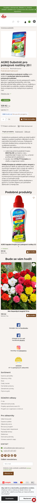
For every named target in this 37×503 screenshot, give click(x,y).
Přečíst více (5, 94)
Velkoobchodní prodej (7, 404)
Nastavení (27, 498)
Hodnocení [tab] (19, 132)
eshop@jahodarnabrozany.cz (14, 448)
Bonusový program (7, 427)
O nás (2, 401)
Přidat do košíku (29, 119)
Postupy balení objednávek (9, 429)
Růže (2, 381)
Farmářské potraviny (7, 386)
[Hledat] (13, 22)
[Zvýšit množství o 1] (6, 118)
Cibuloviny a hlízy (6, 378)
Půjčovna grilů (5, 391)
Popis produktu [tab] (8, 132)
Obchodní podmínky (7, 437)
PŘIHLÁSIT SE (8, 473)
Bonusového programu (19, 114)
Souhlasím (9, 498)
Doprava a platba (6, 421)
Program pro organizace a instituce (12, 409)
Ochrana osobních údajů (8, 439)
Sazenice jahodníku (7, 376)
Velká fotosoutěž (6, 419)
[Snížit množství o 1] (6, 120)
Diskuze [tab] (27, 132)
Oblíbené (18, 21)
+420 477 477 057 (10, 451)
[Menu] (34, 21)
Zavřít (4, 124)
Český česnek (5, 383)
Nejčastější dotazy (6, 432)
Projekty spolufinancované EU (10, 406)
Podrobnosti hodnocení (9, 71)
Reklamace (4, 434)
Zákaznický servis (6, 424)
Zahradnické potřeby (7, 388)
